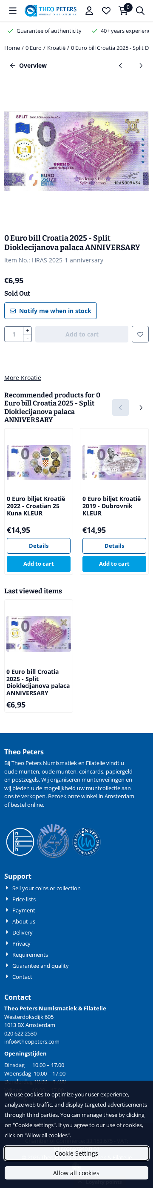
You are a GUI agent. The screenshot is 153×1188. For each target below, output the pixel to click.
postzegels (25, 779)
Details (38, 545)
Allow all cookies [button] (76, 1173)
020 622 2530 (20, 1033)
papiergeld (119, 771)
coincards (91, 771)
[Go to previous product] (120, 65)
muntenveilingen (103, 779)
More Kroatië (22, 378)
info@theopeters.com (32, 1041)
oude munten (59, 771)
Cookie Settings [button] (76, 1153)
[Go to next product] (140, 65)
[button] (12, 10)
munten (29, 771)
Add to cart (38, 563)
